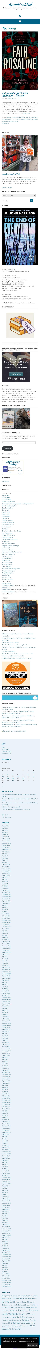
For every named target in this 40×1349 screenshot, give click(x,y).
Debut (25, 1302)
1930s (14, 1295)
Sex (6, 1323)
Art (13, 1298)
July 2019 (5, 1008)
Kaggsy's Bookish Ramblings (10, 545)
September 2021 (6, 952)
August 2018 (5, 1031)
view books (20, 473)
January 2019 (6, 1021)
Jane (3, 707)
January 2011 (6, 1226)
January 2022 (6, 944)
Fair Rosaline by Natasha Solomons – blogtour (15, 94)
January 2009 (6, 1278)
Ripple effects (6, 560)
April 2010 (5, 1246)
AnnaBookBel (20, 4)
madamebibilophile (7, 724)
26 (13, 780)
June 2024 (5, 881)
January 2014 (6, 1149)
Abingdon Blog (6, 583)
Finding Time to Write (8, 535)
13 (18, 776)
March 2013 (5, 1171)
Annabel (10, 467)
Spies (18, 1326)
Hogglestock (6, 541)
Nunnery (27, 119)
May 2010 (5, 1244)
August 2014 (5, 1134)
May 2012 (5, 1192)
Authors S (9, 117)
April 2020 (5, 989)
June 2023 (5, 907)
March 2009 (5, 1274)
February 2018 (6, 1044)
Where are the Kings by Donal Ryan (12, 807)
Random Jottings (7, 556)
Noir (33, 1314)
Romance (27, 1320)
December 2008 (6, 1280)
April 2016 (5, 1091)
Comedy (20, 1298)
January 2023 (6, 918)
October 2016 (6, 1079)
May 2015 (5, 1115)
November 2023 (6, 896)
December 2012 (6, 1177)
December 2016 (6, 1074)
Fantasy (13, 1307)
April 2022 (5, 937)
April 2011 (5, 1220)
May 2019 (5, 1012)
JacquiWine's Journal (8, 543)
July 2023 (5, 905)
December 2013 (6, 1151)
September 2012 (6, 1184)
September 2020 (6, 978)
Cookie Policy (34, 1341)
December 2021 (6, 946)
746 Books (5, 495)
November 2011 (6, 1205)
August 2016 (5, 1083)
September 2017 (6, 1055)
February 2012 (6, 1199)
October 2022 (6, 924)
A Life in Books (6, 499)
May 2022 (5, 935)
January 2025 (6, 866)
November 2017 (6, 1051)
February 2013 (6, 1173)
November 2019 (6, 999)
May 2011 (5, 1218)
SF (11, 1323)
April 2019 (5, 1014)
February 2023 (6, 916)
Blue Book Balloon (7, 508)
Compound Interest (8, 585)
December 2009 (6, 1254)
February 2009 (6, 1276)
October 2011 (6, 1207)
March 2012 (5, 1196)
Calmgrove (5, 518)
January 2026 (6, 841)
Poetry (31, 1317)
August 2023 (5, 903)
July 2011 (5, 1214)
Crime (9, 1301)
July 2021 (5, 956)
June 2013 (5, 1164)
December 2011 (6, 1203)
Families (30, 1305)
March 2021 (5, 965)
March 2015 (5, 1119)
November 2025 (6, 845)
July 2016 (5, 1085)
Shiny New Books (25, 179)
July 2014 (5, 1136)
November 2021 (6, 948)
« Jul (3, 786)
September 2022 (6, 926)
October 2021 (6, 950)
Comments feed (6, 751)
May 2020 (5, 986)
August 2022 (5, 929)
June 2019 (5, 1010)
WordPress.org (6, 753)
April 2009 (5, 1271)
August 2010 (5, 1237)
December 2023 (6, 894)
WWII (10, 1329)
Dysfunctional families (10, 1305)
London (13, 1310)
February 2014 (6, 1147)
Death (19, 1302)
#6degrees (7, 1296)
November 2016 (6, 1076)
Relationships (8, 1320)
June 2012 (5, 1190)
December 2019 (6, 997)
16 (33, 776)
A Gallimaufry (6, 497)
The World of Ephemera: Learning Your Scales (16, 645)
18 (8, 778)
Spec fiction (10, 1326)
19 (13, 778)
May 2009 (5, 1269)
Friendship (21, 1307)
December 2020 (6, 971)
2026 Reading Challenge (12, 463)
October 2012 (6, 1181)
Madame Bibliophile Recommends (12, 552)
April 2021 (5, 963)
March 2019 (5, 1016)
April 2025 (5, 860)
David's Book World (8, 522)
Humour (5, 1310)
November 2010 (6, 1231)
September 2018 (6, 1029)
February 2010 (6, 1250)
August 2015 (5, 1109)
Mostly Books (6, 589)
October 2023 (6, 899)
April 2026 (5, 834)
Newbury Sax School (8, 592)
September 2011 (6, 1209)
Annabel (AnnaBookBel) (11, 174)
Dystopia (22, 1305)
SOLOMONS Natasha (31, 117)
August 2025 (5, 851)
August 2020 (5, 980)
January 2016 (6, 1098)
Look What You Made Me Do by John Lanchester (17, 658)
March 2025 (5, 862)
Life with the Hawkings (9, 651)
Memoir (24, 1310)
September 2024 (6, 875)
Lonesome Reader (7, 550)
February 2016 (6, 1096)
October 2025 (6, 847)
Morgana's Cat (6, 587)
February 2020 (6, 993)
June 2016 (5, 1087)
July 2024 (5, 879)
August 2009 (5, 1263)
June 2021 (5, 959)
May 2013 (5, 1166)
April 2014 (5, 1143)
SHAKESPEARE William (19, 117)
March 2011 (5, 1222)
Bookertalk (5, 510)
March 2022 (5, 939)
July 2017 (5, 1059)
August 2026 (5, 826)
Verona (16, 121)
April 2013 (5, 1169)
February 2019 (6, 1019)
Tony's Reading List (8, 573)
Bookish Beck (6, 512)
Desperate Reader (8, 525)
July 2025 (5, 854)
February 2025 (6, 864)
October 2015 (6, 1104)
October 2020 (6, 976)
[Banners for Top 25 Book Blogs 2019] (14, 731)
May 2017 (5, 1064)
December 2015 (6, 1100)
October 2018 (6, 1027)
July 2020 (5, 982)
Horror (34, 1307)
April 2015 (5, 1117)
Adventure (6, 1298)
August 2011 (5, 1211)
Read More (26, 113)
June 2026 (5, 830)
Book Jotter (5, 514)
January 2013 (6, 1175)
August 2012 (5, 1186)
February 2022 (6, 941)
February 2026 (6, 839)
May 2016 (5, 1089)
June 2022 (5, 933)
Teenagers (25, 1326)
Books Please (6, 516)
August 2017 (5, 1057)
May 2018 (5, 1038)
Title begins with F (7, 119)
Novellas (18, 1317)
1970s (34, 1296)
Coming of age (31, 1298)
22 (28, 778)
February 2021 (6, 967)
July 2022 (5, 931)
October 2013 (6, 1156)
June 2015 (5, 1113)
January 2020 (6, 995)
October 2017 (6, 1053)
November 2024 (6, 871)
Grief (27, 1307)
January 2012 (6, 1201)
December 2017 (6, 1049)
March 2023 (5, 914)
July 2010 (5, 1239)
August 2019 (5, 1006)
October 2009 (6, 1259)
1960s (26, 1296)
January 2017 (6, 1072)
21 (23, 778)
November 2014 (6, 1128)
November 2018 (6, 1025)
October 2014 (6, 1130)
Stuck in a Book (6, 566)
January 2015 (6, 1124)
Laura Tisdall (6, 548)
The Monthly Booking (8, 554)
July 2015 (5, 1111)
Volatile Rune (6, 575)
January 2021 (6, 969)
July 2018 (5, 1034)
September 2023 (6, 901)
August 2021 (5, 954)
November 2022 (6, 922)
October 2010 (6, 1233)
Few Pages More (7, 533)
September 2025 (6, 849)
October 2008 (6, 1284)
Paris (26, 1317)
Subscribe (7, 448)
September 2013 (6, 1158)
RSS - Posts (5, 815)
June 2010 (5, 1241)
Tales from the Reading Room (11, 569)
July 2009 (5, 1265)
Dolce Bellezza (6, 527)
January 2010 (6, 1252)
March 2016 (5, 1094)
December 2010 (6, 1229)
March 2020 (5, 991)
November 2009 (6, 1256)
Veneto (12, 121)
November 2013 (6, 1154)
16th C (18, 119)
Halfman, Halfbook (7, 537)
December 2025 (6, 843)
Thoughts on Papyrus (8, 571)
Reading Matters (7, 558)
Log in (3, 747)
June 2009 (5, 1267)
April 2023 (5, 911)
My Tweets (5, 481)
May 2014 (5, 1141)
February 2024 (6, 890)
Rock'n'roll (17, 1320)
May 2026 (5, 832)
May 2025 (5, 858)
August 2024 (5, 877)
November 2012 (6, 1179)
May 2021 (5, 961)
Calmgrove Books (7, 520)
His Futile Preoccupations (9, 539)
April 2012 (5, 1194)
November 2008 (6, 1282)
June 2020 (5, 984)
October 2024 (6, 873)
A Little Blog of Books (8, 501)
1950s (20, 1295)
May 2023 (5, 909)
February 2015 (6, 1121)
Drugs (32, 1302)
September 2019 (6, 1004)
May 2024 (5, 884)
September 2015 (6, 1106)
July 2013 (5, 1162)
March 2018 (5, 1042)
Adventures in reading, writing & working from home (17, 504)
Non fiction (7, 1317)
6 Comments (5, 123)
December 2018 (6, 1023)
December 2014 (6, 1126)
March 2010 (5, 1248)
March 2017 (5, 1068)
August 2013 (5, 1160)
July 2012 (5, 1188)
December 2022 (6, 920)
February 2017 (6, 1070)
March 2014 (5, 1145)
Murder (23, 119)
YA (17, 1329)
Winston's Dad (6, 577)
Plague (32, 119)
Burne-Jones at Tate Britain (10, 642)
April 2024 (5, 886)
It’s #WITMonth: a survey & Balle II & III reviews (16, 809)
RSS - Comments (6, 817)
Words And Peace (7, 579)
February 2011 (6, 1224)
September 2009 (6, 1261)
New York (24, 1314)
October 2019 (6, 1001)
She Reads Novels (7, 562)
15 (28, 776)
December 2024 (6, 869)
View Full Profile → (7, 187)
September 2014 (6, 1132)
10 (3, 776)
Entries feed (5, 749)
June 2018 (5, 1036)
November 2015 (6, 1102)
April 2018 (5, 1040)
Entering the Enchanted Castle (11, 531)
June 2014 (5, 1139)
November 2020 (6, 974)
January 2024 (6, 892)
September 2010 (6, 1235)
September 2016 (6, 1081)
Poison (36, 119)
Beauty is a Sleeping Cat (9, 506)
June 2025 (5, 856)
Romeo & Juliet (6, 121)
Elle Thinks (5, 529)
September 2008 (6, 1286)
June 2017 (5, 1061)
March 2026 (5, 836)
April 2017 (5, 1066)
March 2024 (5, 888)
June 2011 (5, 1216)
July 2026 (5, 828)
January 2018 (6, 1046)
